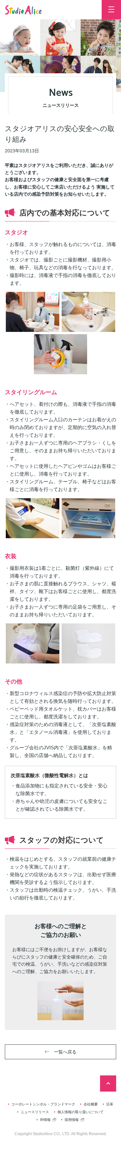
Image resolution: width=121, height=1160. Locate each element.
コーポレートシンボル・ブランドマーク (43, 1104)
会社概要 (91, 1104)
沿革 (109, 1104)
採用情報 (72, 1120)
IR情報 (45, 1120)
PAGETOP (108, 1083)
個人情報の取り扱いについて (80, 1112)
